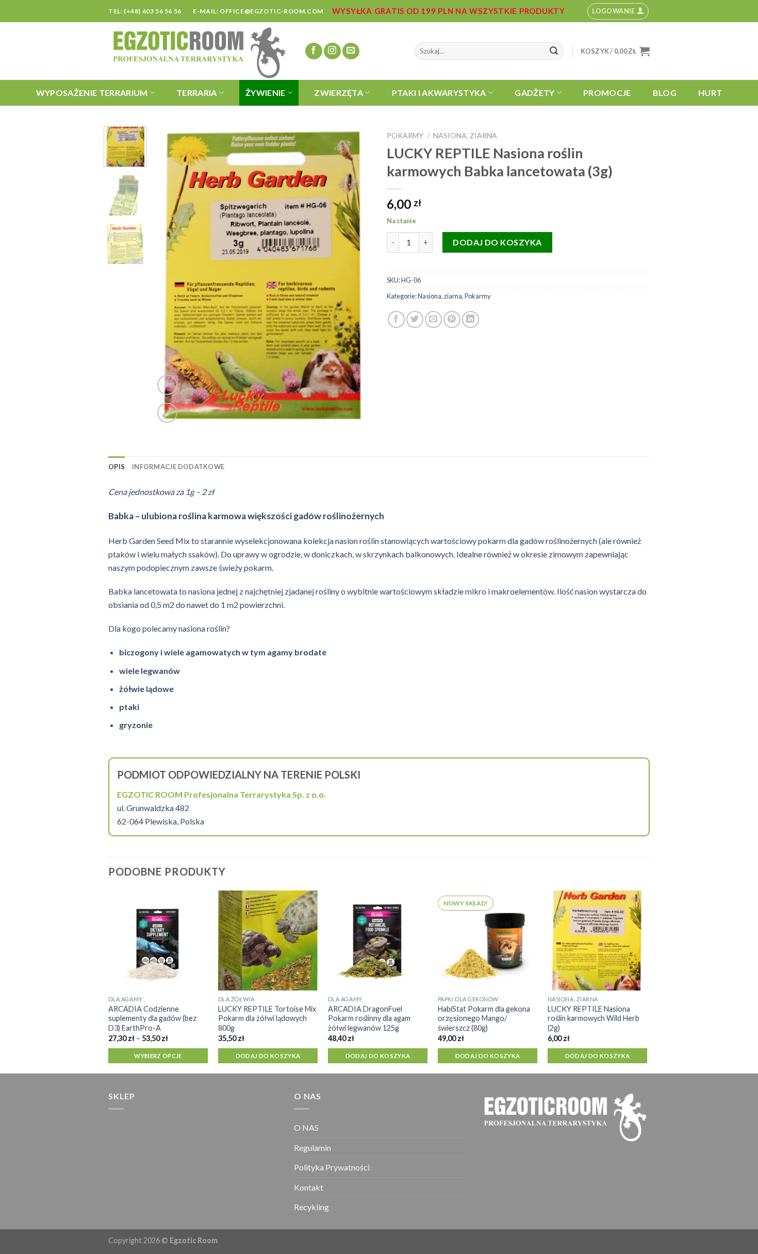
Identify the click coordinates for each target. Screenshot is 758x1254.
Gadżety (534, 92)
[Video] (167, 385)
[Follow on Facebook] (313, 51)
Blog (665, 92)
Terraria (196, 92)
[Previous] (171, 276)
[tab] (116, 466)
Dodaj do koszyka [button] (268, 1055)
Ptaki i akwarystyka (439, 92)
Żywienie (265, 92)
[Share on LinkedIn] (470, 319)
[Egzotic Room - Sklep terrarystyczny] (198, 51)
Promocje (607, 92)
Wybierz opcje (158, 1055)
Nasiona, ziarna (465, 135)
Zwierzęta (338, 92)
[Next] (354, 276)
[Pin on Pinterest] (451, 319)
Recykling (311, 1207)
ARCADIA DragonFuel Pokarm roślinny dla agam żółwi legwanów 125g (369, 1018)
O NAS (306, 1127)
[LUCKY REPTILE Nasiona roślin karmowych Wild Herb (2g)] (597, 940)
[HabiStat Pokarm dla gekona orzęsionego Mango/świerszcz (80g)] (487, 940)
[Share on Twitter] (414, 319)
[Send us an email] (350, 51)
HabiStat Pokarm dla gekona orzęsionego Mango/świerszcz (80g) (484, 1018)
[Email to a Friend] (433, 319)
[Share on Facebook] (396, 319)
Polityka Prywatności (332, 1167)
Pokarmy (405, 135)
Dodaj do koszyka (497, 242)
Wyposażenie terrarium (92, 92)
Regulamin (312, 1147)
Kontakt (308, 1187)
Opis (116, 467)
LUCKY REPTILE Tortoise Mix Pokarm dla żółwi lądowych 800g (267, 1018)
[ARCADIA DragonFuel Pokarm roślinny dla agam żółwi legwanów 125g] (377, 940)
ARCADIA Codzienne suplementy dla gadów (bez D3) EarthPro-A (152, 1018)
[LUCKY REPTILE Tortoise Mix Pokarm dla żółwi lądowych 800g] (268, 940)
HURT (710, 92)
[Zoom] (167, 413)
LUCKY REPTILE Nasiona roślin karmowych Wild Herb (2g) (593, 1018)
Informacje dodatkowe (178, 467)
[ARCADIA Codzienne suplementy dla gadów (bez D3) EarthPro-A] (158, 940)
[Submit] (554, 51)
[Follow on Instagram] (332, 51)
